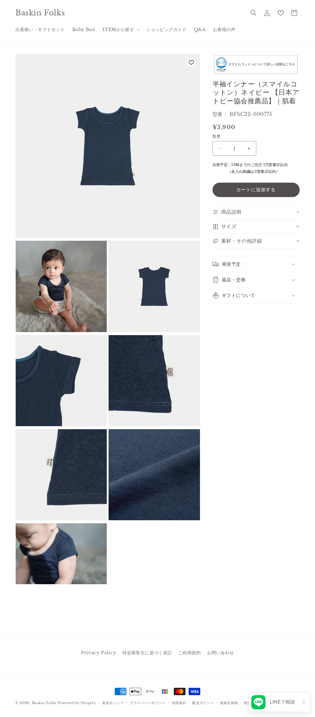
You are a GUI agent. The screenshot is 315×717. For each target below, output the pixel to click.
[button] (120, 29)
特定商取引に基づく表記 (147, 653)
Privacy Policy (98, 653)
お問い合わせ (220, 653)
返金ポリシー (113, 703)
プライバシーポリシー (148, 703)
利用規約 (179, 703)
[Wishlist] (280, 13)
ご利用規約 (189, 653)
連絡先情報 (229, 703)
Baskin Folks (44, 703)
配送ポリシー (203, 703)
